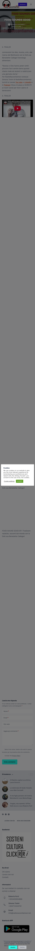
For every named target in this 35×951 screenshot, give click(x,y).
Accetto (12, 947)
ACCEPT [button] (19, 481)
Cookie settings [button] (9, 481)
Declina (22, 947)
